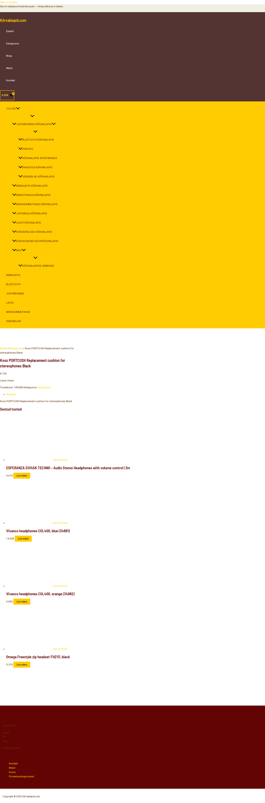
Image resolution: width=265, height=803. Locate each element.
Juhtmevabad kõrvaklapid (34, 124)
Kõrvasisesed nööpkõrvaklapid (37, 241)
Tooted (11, 108)
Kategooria (12, 43)
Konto (12, 772)
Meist (9, 68)
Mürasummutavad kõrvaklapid (37, 204)
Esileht (10, 31)
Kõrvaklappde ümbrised (38, 265)
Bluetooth (13, 284)
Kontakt (10, 80)
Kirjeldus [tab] (11, 394)
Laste (10, 302)
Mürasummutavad (18, 311)
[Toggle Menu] (32, 116)
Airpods (27, 148)
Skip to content (8, 2)
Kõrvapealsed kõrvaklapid (34, 231)
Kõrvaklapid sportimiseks (39, 158)
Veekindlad (13, 321)
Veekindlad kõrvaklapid (38, 176)
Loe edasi (21, 475)
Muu (19, 250)
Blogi (9, 55)
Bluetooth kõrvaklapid (38, 139)
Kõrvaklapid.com (13, 20)
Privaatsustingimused (21, 776)
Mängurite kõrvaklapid (32, 185)
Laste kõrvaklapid (28, 222)
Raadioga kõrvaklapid (37, 167)
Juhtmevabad (15, 293)
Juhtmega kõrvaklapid (31, 213)
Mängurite (13, 275)
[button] (18, 108)
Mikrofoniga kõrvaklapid (33, 195)
